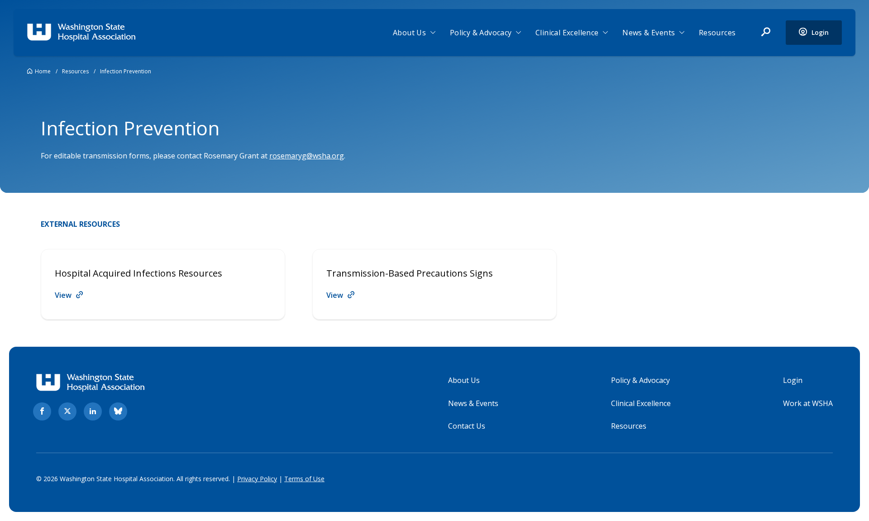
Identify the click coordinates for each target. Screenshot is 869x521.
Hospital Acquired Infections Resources (138, 273)
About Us (409, 33)
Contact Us (466, 426)
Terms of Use (304, 478)
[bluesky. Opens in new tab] (118, 411)
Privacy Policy (257, 478)
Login (792, 380)
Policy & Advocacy (481, 33)
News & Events (648, 33)
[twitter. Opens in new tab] (67, 411)
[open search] (766, 32)
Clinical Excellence (567, 33)
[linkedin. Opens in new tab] (93, 411)
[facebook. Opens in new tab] (42, 411)
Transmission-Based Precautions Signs (409, 273)
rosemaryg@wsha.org (306, 156)
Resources (717, 33)
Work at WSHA (808, 403)
